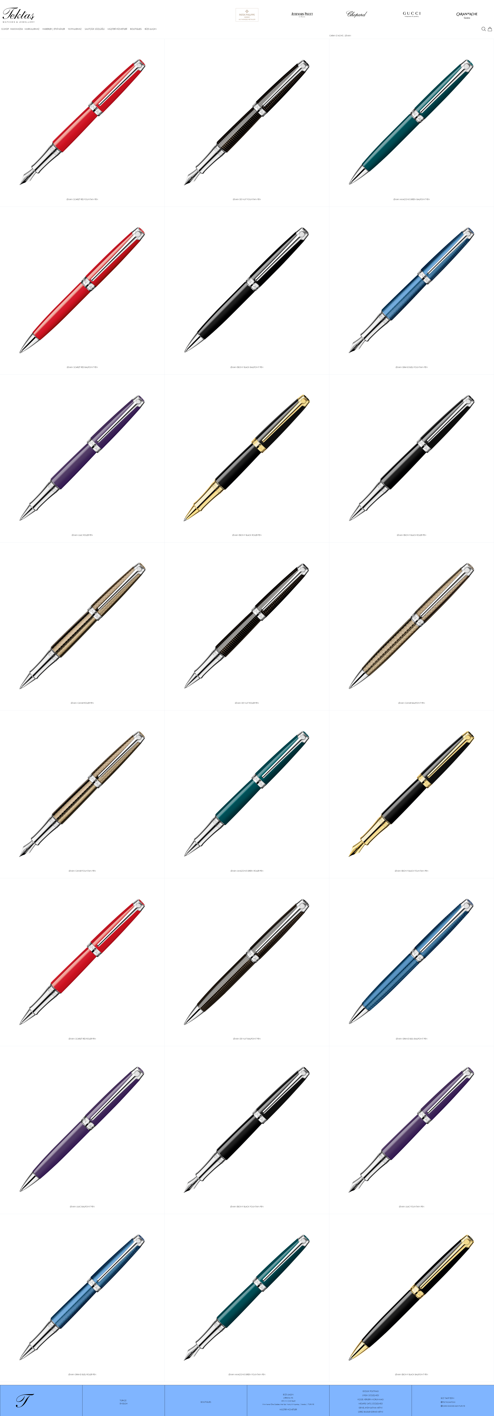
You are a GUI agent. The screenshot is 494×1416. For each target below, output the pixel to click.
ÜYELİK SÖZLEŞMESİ (370, 1395)
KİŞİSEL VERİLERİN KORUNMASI (371, 1399)
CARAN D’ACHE (336, 36)
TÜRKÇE (123, 1400)
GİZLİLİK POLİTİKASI (371, 1391)
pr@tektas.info (288, 1398)
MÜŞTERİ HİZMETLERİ (117, 29)
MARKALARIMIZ (32, 29)
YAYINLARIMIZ (75, 29)
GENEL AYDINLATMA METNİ (370, 1408)
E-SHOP (5, 29)
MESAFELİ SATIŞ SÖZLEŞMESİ (371, 1403)
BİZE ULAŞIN (150, 29)
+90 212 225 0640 (288, 1401)
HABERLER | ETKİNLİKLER (53, 29)
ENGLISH (123, 1403)
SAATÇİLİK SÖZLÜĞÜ (94, 29)
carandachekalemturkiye (454, 1406)
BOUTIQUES (136, 29)
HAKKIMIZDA (16, 29)
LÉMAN (348, 36)
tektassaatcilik (449, 1402)
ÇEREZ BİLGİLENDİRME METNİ (370, 1412)
